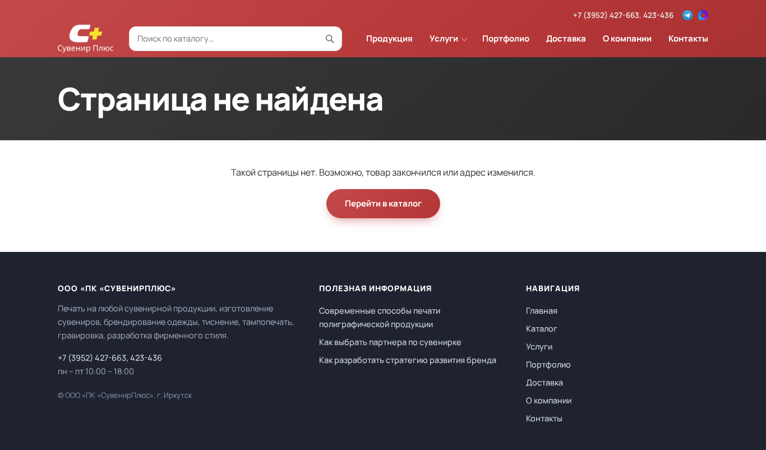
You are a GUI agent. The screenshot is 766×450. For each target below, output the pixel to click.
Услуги (444, 38)
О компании (627, 38)
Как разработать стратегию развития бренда (407, 360)
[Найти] (330, 38)
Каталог (541, 328)
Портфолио (505, 38)
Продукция (389, 38)
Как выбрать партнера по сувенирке (390, 342)
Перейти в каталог (383, 203)
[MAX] (703, 15)
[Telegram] (687, 15)
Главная (541, 310)
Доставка (566, 38)
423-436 (658, 15)
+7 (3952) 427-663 (606, 15)
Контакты (688, 38)
